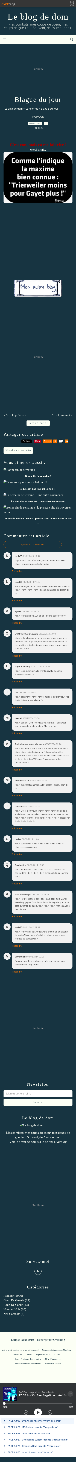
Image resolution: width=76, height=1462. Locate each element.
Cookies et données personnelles (27, 1363)
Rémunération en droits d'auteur (28, 1359)
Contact (29, 1354)
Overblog (59, 1339)
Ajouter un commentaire (32, 544)
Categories (31, 108)
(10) (15, 1309)
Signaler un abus (43, 1354)
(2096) (13, 1295)
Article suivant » (62, 415)
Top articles (17, 1354)
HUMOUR (38, 117)
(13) (16, 1304)
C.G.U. (57, 1354)
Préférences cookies (53, 1363)
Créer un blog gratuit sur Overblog (56, 1350)
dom (34, 1141)
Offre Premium (51, 1359)
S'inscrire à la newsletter (18, 450)
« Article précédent (15, 415)
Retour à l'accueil (38, 423)
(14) (17, 1300)
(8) (14, 1314)
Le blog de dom (38, 16)
